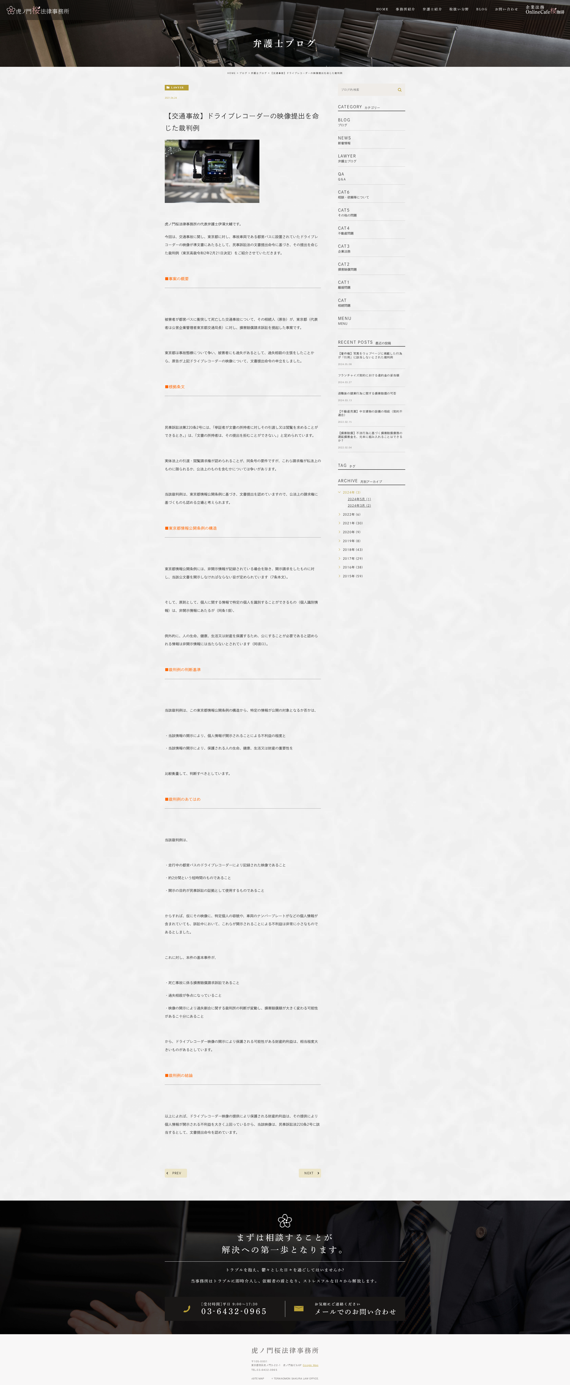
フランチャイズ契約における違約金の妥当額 (368, 375)
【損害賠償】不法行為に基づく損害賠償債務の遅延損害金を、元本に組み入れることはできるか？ (370, 437)
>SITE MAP (257, 1378)
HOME (231, 73)
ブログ (243, 73)
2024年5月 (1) (359, 499)
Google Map (310, 1365)
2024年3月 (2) (359, 505)
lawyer (177, 87)
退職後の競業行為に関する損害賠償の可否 (367, 393)
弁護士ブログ (259, 73)
